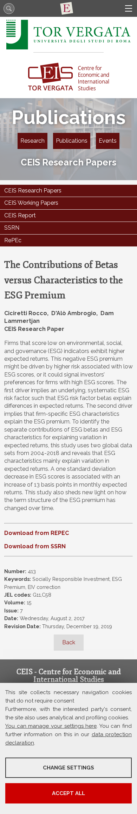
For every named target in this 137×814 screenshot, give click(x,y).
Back (68, 642)
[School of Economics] (68, 8)
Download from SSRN (35, 546)
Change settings (68, 768)
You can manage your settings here (51, 726)
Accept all (68, 793)
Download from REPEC (36, 533)
